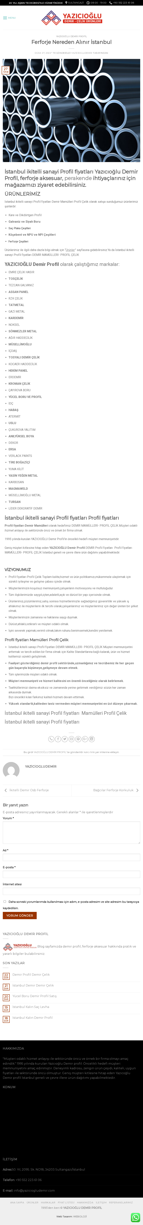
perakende (78, 178)
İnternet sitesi (12, 884)
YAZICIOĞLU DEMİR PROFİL (71, 36)
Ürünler (70, 250)
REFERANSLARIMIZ (121, 1202)
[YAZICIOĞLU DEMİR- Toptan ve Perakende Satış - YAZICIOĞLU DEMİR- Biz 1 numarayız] (71, 17)
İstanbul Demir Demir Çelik (33, 985)
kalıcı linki (89, 752)
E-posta (9, 867)
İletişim (101, 1202)
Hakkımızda (85, 1202)
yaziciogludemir (81, 53)
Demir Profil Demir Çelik (31, 974)
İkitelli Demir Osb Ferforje (29, 790)
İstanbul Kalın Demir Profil (32, 1017)
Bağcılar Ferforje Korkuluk (113, 790)
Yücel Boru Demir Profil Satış (34, 996)
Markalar (48, 1202)
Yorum (8, 818)
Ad (5, 850)
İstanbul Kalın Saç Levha (30, 1007)
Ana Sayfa (17, 1202)
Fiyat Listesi (66, 1202)
